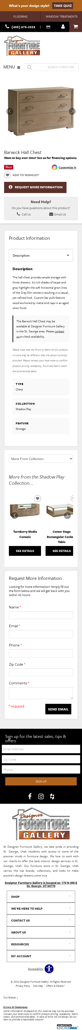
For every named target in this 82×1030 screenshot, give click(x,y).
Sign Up (41, 781)
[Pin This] (8, 168)
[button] (72, 111)
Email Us (60, 214)
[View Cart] (76, 27)
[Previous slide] (14, 515)
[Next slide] (67, 515)
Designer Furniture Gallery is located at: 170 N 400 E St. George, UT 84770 (41, 884)
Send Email (58, 709)
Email (14, 626)
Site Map (38, 986)
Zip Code (17, 664)
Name (15, 607)
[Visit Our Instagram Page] (41, 796)
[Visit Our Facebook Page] (30, 796)
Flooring (20, 16)
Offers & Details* (55, 986)
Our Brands (10, 997)
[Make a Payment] (48, 27)
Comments (19, 683)
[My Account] (63, 27)
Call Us (26, 214)
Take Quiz (63, 5)
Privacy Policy (23, 986)
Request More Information (39, 187)
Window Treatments (61, 16)
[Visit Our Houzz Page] (52, 796)
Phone (15, 645)
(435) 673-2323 (23, 26)
